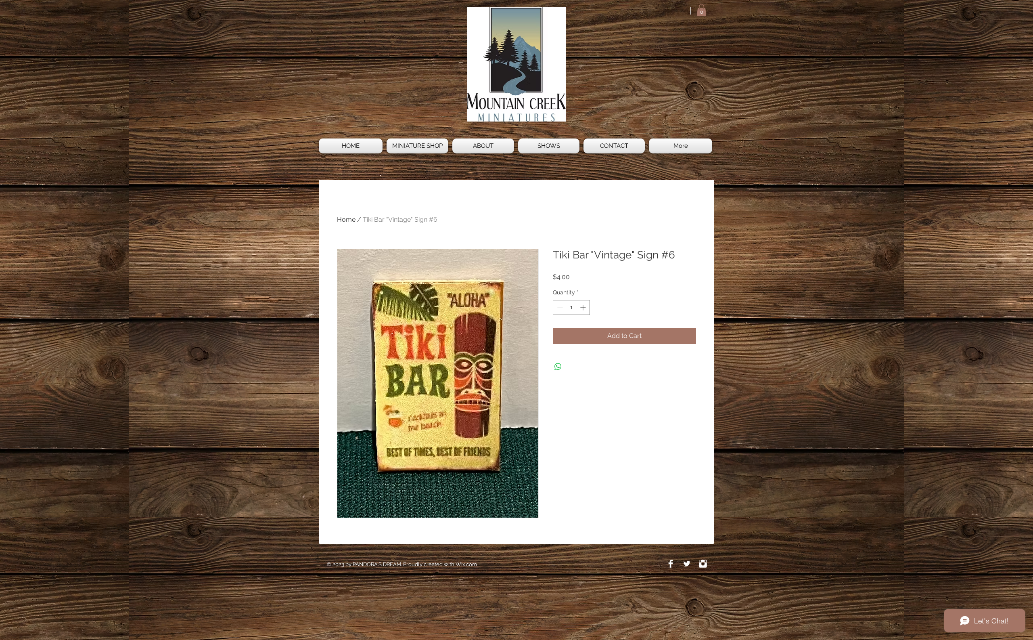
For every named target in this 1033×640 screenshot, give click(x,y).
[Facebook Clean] (671, 564)
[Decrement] (559, 307)
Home (346, 219)
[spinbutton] (571, 307)
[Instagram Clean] (703, 564)
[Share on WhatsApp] (558, 366)
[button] (701, 10)
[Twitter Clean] (687, 564)
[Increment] (584, 307)
